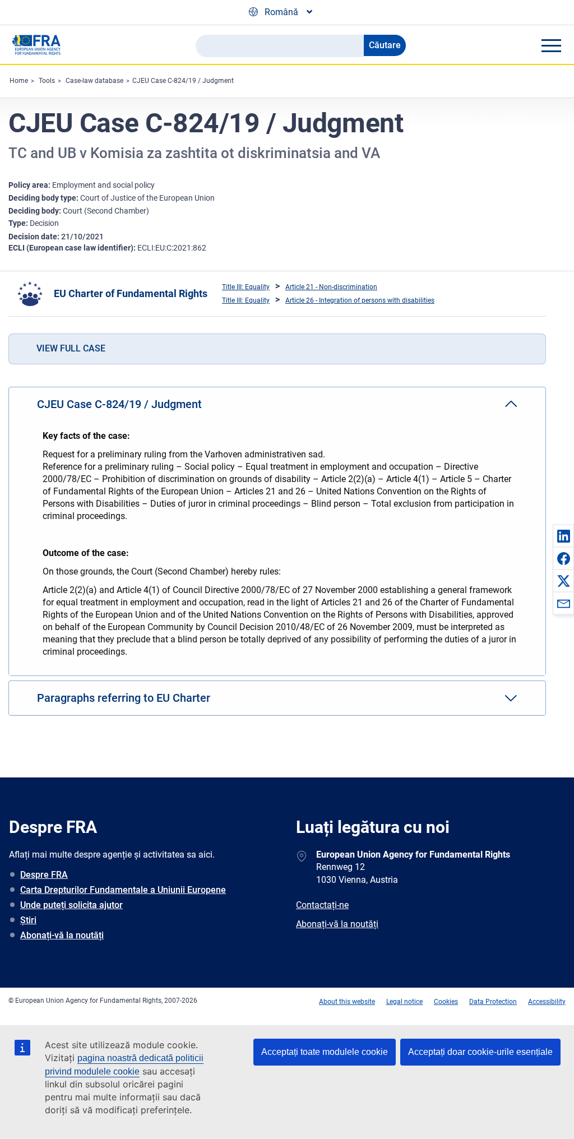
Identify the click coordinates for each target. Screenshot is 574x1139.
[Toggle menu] (551, 45)
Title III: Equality (246, 287)
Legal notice (404, 1002)
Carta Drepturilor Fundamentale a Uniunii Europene (123, 890)
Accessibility (547, 1002)
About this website (347, 1002)
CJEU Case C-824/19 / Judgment (183, 81)
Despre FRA (44, 874)
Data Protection (493, 1002)
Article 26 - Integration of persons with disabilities (359, 300)
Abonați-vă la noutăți (62, 935)
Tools (47, 81)
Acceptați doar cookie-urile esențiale (480, 1052)
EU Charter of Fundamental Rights (130, 293)
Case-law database (94, 81)
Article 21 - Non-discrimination (331, 287)
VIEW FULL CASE (70, 348)
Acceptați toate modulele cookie (324, 1052)
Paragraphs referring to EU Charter (123, 698)
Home (19, 81)
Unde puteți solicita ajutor (71, 905)
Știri (28, 920)
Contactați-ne (322, 905)
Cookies (446, 1002)
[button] (563, 536)
